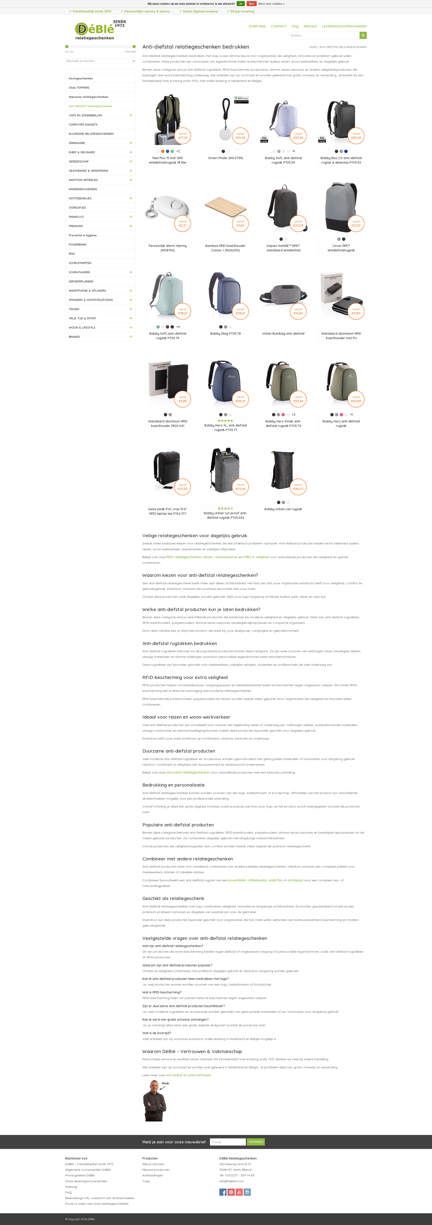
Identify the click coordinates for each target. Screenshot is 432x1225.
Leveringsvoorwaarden (344, 26)
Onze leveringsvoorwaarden (86, 1181)
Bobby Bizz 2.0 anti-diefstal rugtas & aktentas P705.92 (341, 160)
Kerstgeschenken (81, 78)
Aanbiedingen (152, 1175)
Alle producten (153, 1164)
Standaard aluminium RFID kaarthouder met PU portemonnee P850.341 (341, 336)
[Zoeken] (363, 35)
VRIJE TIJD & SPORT (82, 318)
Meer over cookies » (272, 3)
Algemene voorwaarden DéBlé (88, 1170)
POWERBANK (77, 244)
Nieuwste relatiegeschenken (88, 97)
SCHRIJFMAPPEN (80, 263)
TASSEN (74, 309)
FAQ (295, 26)
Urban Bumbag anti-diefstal (283, 334)
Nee (251, 3)
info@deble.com (231, 1181)
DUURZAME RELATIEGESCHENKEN (91, 133)
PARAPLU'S (76, 217)
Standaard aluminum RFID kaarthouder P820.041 (167, 423)
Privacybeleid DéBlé (80, 1175)
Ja (240, 3)
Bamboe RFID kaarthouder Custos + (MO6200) (225, 248)
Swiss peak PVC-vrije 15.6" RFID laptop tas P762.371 (167, 511)
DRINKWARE (77, 143)
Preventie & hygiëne (83, 235)
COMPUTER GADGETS (83, 124)
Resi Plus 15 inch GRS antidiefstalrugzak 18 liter (168, 160)
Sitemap (71, 1187)
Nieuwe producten (156, 1170)
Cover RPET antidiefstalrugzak (341, 248)
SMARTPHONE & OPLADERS (87, 290)
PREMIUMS (76, 226)
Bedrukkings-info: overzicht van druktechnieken (100, 1198)
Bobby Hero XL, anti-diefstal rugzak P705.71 (226, 427)
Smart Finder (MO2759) (225, 158)
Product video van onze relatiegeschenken (96, 1204)
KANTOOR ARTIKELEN (83, 180)
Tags (146, 1181)
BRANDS (74, 336)
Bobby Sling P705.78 (225, 334)
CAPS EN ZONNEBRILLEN (85, 115)
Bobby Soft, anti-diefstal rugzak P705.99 (283, 160)
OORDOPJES (77, 207)
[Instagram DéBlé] (247, 1192)
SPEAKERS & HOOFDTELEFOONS (91, 300)
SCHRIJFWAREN (79, 272)
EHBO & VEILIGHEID (82, 152)
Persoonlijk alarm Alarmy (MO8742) (168, 248)
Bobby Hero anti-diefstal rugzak (341, 423)
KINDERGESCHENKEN (83, 189)
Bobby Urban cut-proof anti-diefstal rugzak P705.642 (225, 515)
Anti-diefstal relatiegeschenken (90, 106)
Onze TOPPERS (79, 87)
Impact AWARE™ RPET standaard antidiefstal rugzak (283, 248)
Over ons (257, 26)
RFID (72, 253)
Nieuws (310, 26)
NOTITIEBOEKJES (80, 198)
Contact (279, 26)
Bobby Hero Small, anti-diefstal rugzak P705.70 (283, 423)
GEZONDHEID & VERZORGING (88, 170)
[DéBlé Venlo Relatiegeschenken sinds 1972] (100, 29)
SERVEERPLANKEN (81, 281)
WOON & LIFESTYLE (82, 327)
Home (313, 47)
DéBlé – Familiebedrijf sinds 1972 (89, 1164)
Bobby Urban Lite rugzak (283, 509)
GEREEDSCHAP (79, 161)
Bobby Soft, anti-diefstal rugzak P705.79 (167, 336)
